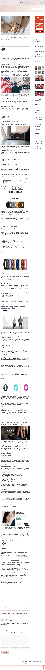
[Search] (30, 9)
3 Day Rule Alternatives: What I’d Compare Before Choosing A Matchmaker (39, 126)
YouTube (37, 100)
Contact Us (37, 663)
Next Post (27, 607)
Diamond (19, 406)
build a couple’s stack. (12, 558)
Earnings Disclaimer (28, 661)
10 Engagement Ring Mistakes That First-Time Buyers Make (39, 117)
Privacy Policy (5, 247)
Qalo (21, 424)
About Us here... (38, 63)
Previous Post (4, 607)
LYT (22, 2)
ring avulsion (13, 109)
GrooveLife (5, 178)
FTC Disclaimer (34, 661)
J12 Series (21, 409)
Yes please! (39, 31)
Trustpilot (15, 226)
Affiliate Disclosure (40, 661)
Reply (29, 626)
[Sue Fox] (3, 49)
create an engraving (5, 556)
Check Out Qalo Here (15, 560)
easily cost (7, 60)
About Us (22, 661)
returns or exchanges (11, 243)
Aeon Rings (7, 333)
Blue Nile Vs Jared (38, 121)
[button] (8, 7)
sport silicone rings (25, 70)
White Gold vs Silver (39, 141)
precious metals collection (8, 279)
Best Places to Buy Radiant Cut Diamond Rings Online (39, 109)
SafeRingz (12, 273)
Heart (25, 406)
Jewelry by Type (4, 41)
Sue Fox (7, 47)
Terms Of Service (32, 663)
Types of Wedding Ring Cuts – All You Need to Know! (39, 138)
